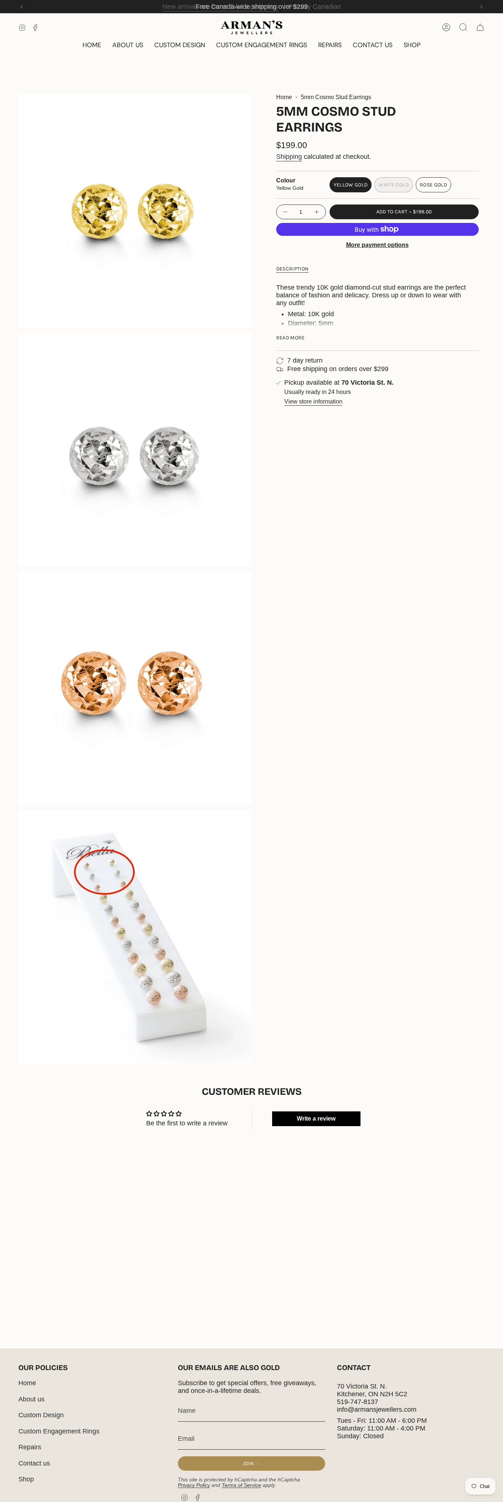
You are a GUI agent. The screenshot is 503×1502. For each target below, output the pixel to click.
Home (284, 97)
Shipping (289, 156)
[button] (412, 45)
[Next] (481, 6)
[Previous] (21, 6)
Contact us (34, 1463)
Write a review (316, 1118)
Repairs (29, 1447)
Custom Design (41, 1415)
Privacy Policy (194, 1485)
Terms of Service (241, 1485)
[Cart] (480, 27)
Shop (26, 1479)
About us (31, 1399)
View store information (313, 401)
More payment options (377, 245)
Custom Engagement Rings (58, 1431)
